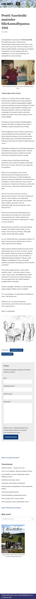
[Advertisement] (15, 573)
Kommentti (7, 401)
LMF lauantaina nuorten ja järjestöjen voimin (15, 502)
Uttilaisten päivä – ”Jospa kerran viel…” (13, 468)
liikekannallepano (16, 350)
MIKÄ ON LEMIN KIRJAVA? (10, 458)
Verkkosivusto (7, 394)
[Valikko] (18, 3)
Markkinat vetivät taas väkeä (10, 480)
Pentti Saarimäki (7, 354)
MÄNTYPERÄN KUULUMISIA (11, 508)
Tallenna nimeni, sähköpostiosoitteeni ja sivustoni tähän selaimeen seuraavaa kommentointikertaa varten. (15, 430)
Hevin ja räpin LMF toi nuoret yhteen (12, 498)
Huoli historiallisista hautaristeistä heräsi (13, 495)
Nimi (5, 378)
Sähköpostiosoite (9, 386)
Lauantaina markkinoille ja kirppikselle (13, 483)
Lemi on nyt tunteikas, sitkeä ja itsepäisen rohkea (16, 471)
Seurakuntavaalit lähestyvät (10, 492)
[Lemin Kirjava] (7, 4)
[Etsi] (32, 519)
